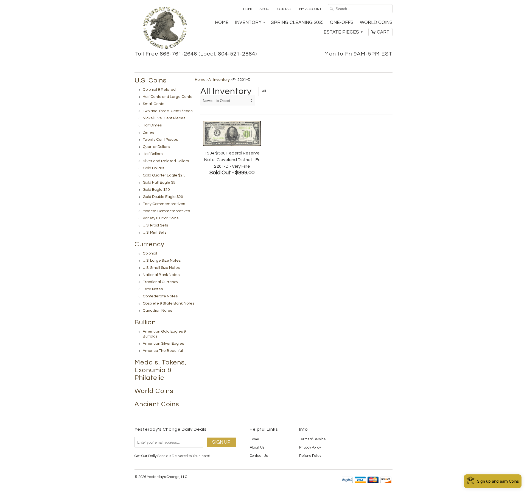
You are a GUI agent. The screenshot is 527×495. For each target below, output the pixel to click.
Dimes (148, 132)
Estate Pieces (343, 32)
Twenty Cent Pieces (160, 140)
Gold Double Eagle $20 (163, 197)
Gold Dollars (153, 168)
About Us (257, 447)
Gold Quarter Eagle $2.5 (164, 175)
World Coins (376, 22)
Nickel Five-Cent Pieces (164, 118)
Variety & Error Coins (160, 218)
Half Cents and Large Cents (167, 97)
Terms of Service (312, 439)
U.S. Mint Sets (154, 232)
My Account (310, 9)
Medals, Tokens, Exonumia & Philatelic (160, 370)
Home (248, 9)
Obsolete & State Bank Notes (168, 303)
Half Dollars (152, 154)
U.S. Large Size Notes (162, 260)
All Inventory (219, 80)
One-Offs (342, 22)
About (265, 9)
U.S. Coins (150, 80)
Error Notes (153, 289)
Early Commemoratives (164, 204)
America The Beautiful (163, 351)
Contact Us (259, 456)
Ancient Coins (156, 404)
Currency (149, 244)
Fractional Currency (160, 282)
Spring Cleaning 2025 (297, 22)
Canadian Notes (157, 311)
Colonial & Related (159, 90)
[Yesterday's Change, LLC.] (164, 28)
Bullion (145, 322)
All (264, 91)
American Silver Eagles (163, 343)
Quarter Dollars (156, 147)
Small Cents (153, 104)
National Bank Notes (161, 275)
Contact (285, 9)
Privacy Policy (310, 447)
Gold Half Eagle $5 (159, 182)
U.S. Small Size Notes (161, 268)
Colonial (150, 253)
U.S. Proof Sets (155, 225)
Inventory (250, 22)
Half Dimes (152, 125)
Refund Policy (310, 456)
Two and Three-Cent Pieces (167, 111)
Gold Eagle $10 (156, 190)
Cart (383, 32)
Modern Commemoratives (166, 211)
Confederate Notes (160, 296)
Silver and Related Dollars (166, 161)
